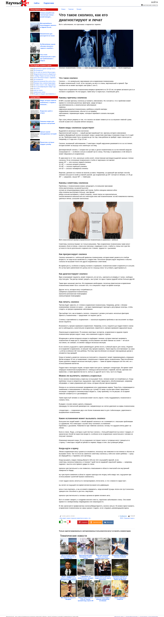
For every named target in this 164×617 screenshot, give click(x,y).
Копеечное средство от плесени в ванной (120, 556)
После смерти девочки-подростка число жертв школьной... (103, 578)
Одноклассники (97, 522)
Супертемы (35, 97)
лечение (73, 516)
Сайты (36, 3)
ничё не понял (38, 90)
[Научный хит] (17, 6)
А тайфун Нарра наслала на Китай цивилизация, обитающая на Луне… (56, 76)
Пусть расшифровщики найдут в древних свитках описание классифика (56, 86)
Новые (63, 9)
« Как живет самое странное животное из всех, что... (75, 518)
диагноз (68, 516)
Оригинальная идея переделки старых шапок (85, 557)
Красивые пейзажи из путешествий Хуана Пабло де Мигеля (120, 578)
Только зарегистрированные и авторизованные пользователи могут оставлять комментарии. (95, 531)
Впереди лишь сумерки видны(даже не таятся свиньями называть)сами (56, 83)
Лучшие (79, 9)
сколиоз (64, 516)
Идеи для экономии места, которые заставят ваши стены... (102, 557)
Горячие (71, 9)
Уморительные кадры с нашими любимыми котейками (103, 599)
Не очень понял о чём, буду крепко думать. (47, 85)
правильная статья (39, 92)
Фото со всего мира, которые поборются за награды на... (68, 557)
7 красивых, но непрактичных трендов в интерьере (85, 578)
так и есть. (37, 88)
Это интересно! (38, 70)
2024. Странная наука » (127, 518)
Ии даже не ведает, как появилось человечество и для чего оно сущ (55, 94)
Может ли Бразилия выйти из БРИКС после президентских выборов (68, 578)
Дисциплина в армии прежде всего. (45, 68)
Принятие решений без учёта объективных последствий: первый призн (56, 81)
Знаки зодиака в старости (119, 598)
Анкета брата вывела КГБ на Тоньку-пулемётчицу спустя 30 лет (85, 600)
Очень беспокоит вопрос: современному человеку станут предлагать (54, 77)
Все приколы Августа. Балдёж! (68, 598)
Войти (154, 2)
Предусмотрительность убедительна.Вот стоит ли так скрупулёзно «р (55, 74)
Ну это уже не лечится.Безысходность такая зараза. (50, 72)
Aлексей (132, 516)
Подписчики (49, 3)
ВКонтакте (110, 522)
